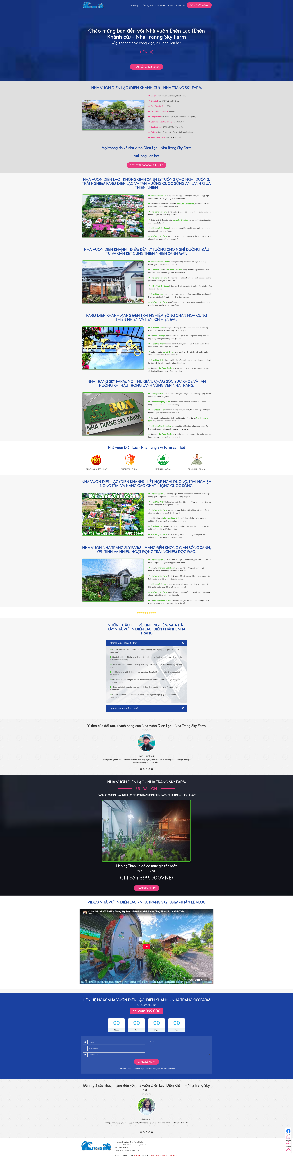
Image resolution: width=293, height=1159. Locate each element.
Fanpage (288, 1134)
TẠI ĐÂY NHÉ (175, 137)
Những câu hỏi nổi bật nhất (124, 708)
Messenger (288, 1146)
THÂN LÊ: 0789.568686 (146, 66)
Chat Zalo (288, 1140)
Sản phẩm (160, 5)
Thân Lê (137, 1155)
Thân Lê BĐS (155, 1155)
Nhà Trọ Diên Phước (170, 1155)
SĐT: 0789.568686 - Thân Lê (146, 165)
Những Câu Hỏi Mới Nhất (123, 642)
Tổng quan (147, 5)
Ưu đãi (170, 5)
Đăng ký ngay (199, 5)
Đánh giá (180, 5)
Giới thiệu (134, 5)
